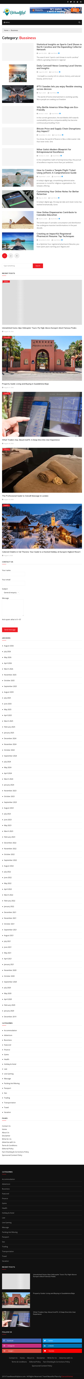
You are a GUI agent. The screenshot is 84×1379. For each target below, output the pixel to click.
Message (5, 598)
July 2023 (7, 814)
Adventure (8, 1035)
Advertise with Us (8, 1142)
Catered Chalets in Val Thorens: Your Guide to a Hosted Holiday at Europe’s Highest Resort (41, 552)
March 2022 (8, 895)
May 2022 (7, 883)
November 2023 (10, 791)
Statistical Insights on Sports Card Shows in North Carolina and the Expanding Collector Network (59, 47)
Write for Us (6, 1139)
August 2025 (9, 692)
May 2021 (7, 953)
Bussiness (8, 1040)
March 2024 (8, 779)
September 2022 (10, 860)
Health (6, 449)
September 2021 (10, 930)
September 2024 (10, 756)
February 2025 (9, 727)
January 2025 (9, 733)
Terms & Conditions (9, 1145)
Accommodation (10, 1030)
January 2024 (9, 785)
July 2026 (7, 651)
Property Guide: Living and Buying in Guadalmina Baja (25, 384)
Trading (7, 1098)
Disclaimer (6, 1136)
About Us (5, 1132)
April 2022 (8, 889)
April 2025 (8, 715)
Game (6, 1054)
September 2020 (10, 982)
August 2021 (9, 935)
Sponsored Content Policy (12, 1155)
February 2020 (9, 1005)
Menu (7, 22)
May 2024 (7, 767)
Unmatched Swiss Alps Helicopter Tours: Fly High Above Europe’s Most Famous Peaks (39, 328)
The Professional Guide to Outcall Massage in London (25, 496)
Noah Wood (54, 53)
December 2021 (10, 912)
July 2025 (7, 698)
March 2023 (8, 831)
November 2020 (10, 970)
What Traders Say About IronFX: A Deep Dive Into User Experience (31, 440)
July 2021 (7, 941)
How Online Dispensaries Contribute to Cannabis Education (57, 213)
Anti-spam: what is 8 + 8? (11, 619)
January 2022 (9, 906)
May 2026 (7, 657)
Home (4, 1129)
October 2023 (9, 796)
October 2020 (9, 976)
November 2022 (10, 848)
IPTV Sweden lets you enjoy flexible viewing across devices (59, 87)
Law (5, 1069)
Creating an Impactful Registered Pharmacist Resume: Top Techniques (55, 235)
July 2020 (7, 988)
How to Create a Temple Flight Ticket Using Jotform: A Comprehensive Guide (56, 171)
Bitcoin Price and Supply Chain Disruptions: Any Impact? (59, 129)
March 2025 (8, 721)
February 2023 (9, 837)
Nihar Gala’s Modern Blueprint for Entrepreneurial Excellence (54, 150)
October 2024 (9, 750)
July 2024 (7, 762)
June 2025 (8, 704)
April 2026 (8, 663)
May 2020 (7, 993)
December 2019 (10, 1017)
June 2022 (8, 877)
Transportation (10, 1102)
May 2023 (7, 825)
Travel (6, 281)
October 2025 (9, 680)
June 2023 (8, 820)
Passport (7, 1088)
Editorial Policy (7, 1148)
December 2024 (10, 738)
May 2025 (7, 709)
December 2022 (10, 843)
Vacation (7, 1112)
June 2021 (8, 947)
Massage (7, 1078)
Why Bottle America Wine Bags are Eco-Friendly (57, 108)
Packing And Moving (12, 1083)
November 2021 (10, 918)
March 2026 (8, 669)
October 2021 (9, 924)
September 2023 (10, 802)
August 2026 (9, 646)
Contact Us (6, 1126)
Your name (6, 570)
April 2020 (8, 999)
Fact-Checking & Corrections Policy (15, 1152)
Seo (5, 1093)
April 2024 (8, 773)
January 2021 (9, 964)
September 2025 (10, 686)
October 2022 (9, 854)
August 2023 (9, 808)
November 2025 (10, 675)
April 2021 (8, 959)
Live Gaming (9, 1074)
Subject (9, 591)
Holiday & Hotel (10, 1064)
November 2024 (10, 744)
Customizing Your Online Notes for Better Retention (58, 192)
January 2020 (9, 1011)
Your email (6, 580)
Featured (7, 337)
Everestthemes (67, 1376)
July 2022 (7, 872)
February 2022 (9, 901)
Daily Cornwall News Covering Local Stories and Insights (59, 67)
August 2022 (9, 866)
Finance (6, 393)
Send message (9, 630)
